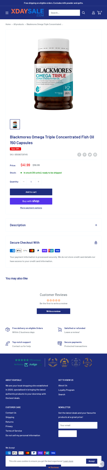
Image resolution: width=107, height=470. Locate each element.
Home (8, 24)
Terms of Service (14, 430)
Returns (10, 421)
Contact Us (11, 412)
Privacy (9, 426)
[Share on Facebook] (79, 154)
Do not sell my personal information (23, 435)
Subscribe (68, 433)
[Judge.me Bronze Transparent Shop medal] (87, 362)
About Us (62, 385)
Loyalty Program (66, 389)
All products (19, 24)
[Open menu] (7, 13)
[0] (99, 12)
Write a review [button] (53, 311)
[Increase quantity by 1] (38, 182)
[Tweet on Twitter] (90, 154)
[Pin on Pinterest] (85, 154)
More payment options (31, 207)
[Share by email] (95, 154)
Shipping (10, 417)
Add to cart (31, 192)
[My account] (93, 12)
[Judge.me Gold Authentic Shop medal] (52, 362)
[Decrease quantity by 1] (24, 182)
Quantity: (14, 181)
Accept (92, 461)
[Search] (83, 13)
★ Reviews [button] (53, 467)
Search (61, 394)
